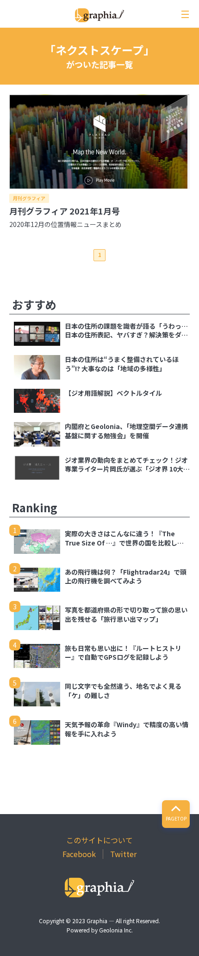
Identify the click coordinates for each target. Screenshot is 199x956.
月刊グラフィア (29, 198)
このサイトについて (99, 840)
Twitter (123, 853)
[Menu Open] (185, 14)
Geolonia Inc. (116, 930)
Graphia (97, 921)
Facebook (79, 853)
